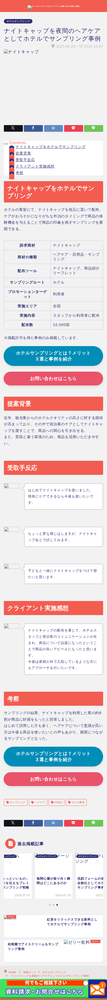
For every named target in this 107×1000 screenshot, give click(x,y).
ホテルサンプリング (18, 21)
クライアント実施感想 (35, 166)
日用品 (58, 802)
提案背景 (23, 153)
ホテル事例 (77, 802)
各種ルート (29, 972)
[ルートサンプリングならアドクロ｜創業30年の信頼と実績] (53, 6)
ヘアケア (39, 802)
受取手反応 (25, 160)
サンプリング (17, 802)
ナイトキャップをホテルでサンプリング (51, 147)
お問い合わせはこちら (53, 378)
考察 (19, 173)
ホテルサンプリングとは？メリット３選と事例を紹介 (53, 356)
